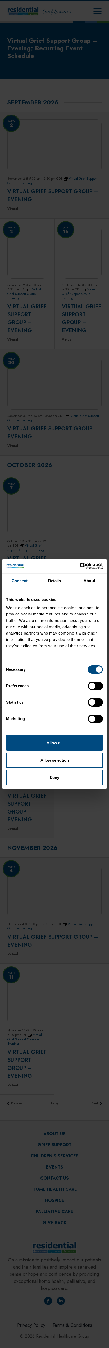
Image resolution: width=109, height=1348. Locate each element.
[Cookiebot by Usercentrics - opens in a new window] (80, 566)
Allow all (54, 742)
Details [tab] (54, 580)
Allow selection (54, 760)
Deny (54, 777)
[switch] (95, 686)
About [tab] (89, 580)
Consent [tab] (20, 580)
